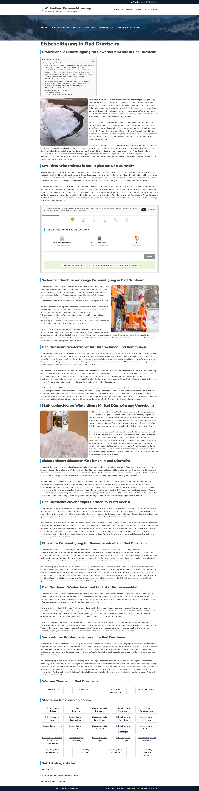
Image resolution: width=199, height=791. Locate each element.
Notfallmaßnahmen (146, 689)
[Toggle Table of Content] (92, 60)
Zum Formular (46, 770)
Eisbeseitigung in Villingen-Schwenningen (147, 752)
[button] (148, 9)
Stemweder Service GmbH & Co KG (69, 788)
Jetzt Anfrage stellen (54, 92)
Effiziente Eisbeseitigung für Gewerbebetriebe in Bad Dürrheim (68, 81)
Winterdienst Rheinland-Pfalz (53, 781)
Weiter (149, 256)
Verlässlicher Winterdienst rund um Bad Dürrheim (64, 85)
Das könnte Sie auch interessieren (62, 94)
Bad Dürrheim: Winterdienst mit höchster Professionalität (66, 83)
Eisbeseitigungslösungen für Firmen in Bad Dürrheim (65, 76)
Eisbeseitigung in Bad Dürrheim (55, 63)
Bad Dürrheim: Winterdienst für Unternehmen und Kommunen (68, 72)
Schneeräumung (52, 689)
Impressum (131, 788)
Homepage (118, 9)
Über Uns (129, 9)
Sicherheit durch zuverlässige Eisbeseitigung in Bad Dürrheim (67, 70)
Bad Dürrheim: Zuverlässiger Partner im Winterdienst (64, 79)
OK (144, 209)
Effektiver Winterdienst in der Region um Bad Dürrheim (65, 67)
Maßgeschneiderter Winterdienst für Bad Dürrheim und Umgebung (69, 74)
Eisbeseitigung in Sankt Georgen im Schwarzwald (52, 740)
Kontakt (154, 9)
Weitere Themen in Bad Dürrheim (58, 88)
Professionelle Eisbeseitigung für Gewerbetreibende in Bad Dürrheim (70, 65)
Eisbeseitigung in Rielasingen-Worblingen (123, 729)
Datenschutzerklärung (148, 788)
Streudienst (84, 689)
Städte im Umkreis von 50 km (57, 90)
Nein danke (151, 209)
